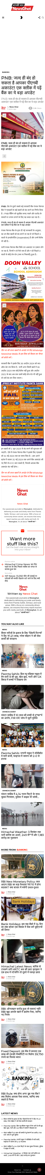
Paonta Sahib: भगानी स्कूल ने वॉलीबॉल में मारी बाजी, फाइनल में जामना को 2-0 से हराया (21, 756)
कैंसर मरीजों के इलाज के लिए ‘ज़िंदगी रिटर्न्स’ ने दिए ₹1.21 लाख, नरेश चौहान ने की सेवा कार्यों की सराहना (21, 635)
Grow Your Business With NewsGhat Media (22, 1172)
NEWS (4, 629)
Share (4, 115)
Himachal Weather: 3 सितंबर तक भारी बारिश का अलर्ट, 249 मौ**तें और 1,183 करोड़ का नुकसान (22, 835)
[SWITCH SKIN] (21, 17)
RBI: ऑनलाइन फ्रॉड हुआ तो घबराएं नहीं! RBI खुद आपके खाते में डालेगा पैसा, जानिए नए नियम (21, 1011)
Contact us (27, 1170)
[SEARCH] (43, 17)
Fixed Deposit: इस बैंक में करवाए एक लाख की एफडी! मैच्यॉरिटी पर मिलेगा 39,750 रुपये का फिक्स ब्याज (22, 1054)
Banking (22, 850)
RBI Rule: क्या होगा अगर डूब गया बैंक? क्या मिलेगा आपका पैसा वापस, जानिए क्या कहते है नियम (20, 1096)
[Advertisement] (22, 43)
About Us (17, 1170)
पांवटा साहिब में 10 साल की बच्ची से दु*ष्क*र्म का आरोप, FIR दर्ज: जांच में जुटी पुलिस (21, 717)
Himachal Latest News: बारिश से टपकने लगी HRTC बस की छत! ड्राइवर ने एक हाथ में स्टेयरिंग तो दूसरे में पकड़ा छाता (21, 969)
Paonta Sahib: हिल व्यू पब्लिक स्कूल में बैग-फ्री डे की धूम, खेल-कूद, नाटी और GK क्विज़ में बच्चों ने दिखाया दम (21, 676)
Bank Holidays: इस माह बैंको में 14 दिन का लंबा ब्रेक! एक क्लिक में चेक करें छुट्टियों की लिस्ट (22, 927)
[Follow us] (39, 17)
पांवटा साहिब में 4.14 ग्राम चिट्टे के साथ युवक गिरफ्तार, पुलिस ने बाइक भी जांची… (20, 795)
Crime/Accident (9, 712)
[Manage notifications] (39, 1170)
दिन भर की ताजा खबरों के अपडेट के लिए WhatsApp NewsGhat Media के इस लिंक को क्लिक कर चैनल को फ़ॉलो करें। (22, 354)
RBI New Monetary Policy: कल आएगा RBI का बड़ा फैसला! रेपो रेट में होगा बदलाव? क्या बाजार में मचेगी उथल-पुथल (21, 884)
